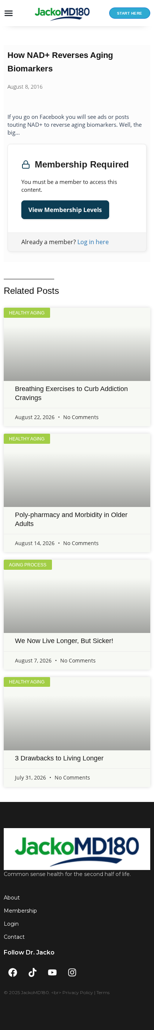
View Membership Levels (65, 210)
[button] (8, 13)
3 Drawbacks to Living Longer (59, 758)
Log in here (93, 242)
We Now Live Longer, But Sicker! (64, 641)
